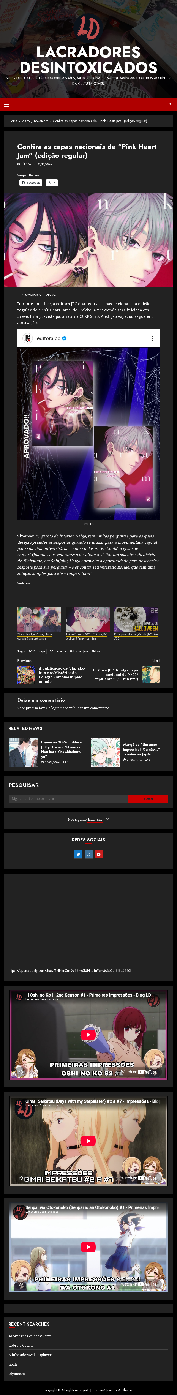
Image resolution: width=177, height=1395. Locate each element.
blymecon (17, 1373)
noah (13, 1364)
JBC (92, 524)
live (47, 303)
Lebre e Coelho (21, 1345)
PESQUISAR (24, 785)
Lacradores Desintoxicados (88, 60)
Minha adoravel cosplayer (30, 1354)
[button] (6, 104)
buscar (148, 798)
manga (61, 651)
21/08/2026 (134, 760)
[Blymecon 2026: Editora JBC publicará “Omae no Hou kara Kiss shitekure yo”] (23, 752)
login (55, 708)
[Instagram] (89, 854)
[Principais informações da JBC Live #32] (136, 619)
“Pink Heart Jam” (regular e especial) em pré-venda (34, 636)
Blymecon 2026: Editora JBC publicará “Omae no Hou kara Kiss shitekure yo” (61, 749)
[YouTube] (99, 854)
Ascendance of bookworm (30, 1336)
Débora (26, 164)
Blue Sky (95, 819)
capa (42, 651)
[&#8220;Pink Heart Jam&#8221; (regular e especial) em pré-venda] (39, 619)
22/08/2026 (52, 762)
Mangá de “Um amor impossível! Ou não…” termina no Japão (141, 749)
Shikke (96, 651)
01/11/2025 (45, 164)
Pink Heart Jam (79, 651)
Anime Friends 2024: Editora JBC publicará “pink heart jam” (86, 636)
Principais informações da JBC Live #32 (136, 636)
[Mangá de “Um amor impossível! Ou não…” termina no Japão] (105, 752)
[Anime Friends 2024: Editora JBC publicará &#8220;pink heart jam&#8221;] (88, 619)
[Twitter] (78, 854)
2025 (32, 651)
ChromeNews (102, 1390)
